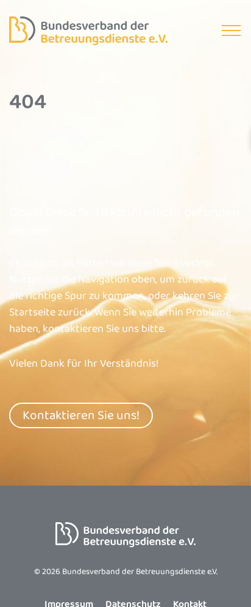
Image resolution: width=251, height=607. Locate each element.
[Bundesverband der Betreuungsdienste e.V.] (88, 30)
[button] (231, 30)
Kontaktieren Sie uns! (81, 415)
